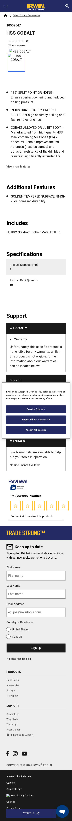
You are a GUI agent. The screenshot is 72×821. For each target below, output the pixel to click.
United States (20, 629)
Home (5, 16)
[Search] (67, 6)
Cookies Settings (36, 409)
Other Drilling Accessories (26, 15)
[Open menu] (6, 6)
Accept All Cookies (36, 429)
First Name (13, 567)
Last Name (13, 585)
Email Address (15, 604)
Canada (17, 636)
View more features (18, 166)
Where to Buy (31, 812)
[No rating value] (17, 41)
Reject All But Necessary (36, 419)
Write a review (16, 45)
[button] (7, 753)
